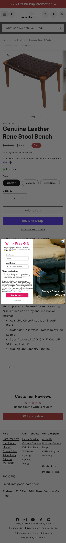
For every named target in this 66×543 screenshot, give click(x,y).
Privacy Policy (12, 291)
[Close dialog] (62, 241)
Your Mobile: (10, 263)
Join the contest (17, 295)
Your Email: (10, 255)
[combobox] (8, 266)
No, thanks (17, 301)
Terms (19, 291)
